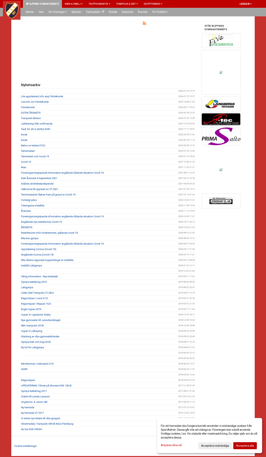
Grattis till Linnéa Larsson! (35, 396)
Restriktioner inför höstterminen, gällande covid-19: (49, 232)
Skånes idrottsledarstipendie (37, 183)
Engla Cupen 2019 (31, 309)
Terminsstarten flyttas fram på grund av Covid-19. (48, 194)
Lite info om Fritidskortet (35, 101)
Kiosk (24, 134)
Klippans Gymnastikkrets (43, 3)
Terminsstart (28, 150)
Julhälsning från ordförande (36, 123)
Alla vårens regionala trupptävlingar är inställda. (47, 260)
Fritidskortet (28, 107)
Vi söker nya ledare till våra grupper (40, 418)
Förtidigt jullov (29, 200)
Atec (23, 167)
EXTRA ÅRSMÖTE (31, 112)
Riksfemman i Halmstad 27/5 (37, 363)
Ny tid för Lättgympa (32, 347)
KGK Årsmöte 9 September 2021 (39, 178)
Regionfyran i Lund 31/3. (34, 298)
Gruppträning (152, 3)
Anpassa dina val (171, 445)
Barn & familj (73, 3)
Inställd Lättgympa (31, 265)
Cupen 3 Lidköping (31, 331)
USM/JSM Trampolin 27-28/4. (37, 292)
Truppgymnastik (98, 3)
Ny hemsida (27, 407)
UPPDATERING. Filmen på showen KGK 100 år (46, 385)
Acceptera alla (245, 445)
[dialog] (209, 435)
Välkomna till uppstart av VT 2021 (39, 189)
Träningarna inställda (32, 205)
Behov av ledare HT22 (33, 145)
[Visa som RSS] (144, 24)
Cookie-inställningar (25, 446)
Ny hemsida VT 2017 (32, 412)
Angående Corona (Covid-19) (37, 254)
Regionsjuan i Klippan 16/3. (36, 303)
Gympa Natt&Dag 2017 (34, 391)
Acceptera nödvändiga (215, 445)
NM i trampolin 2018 (32, 325)
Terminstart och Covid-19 (35, 156)
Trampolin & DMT (126, 3)
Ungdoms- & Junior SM (34, 401)
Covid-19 (26, 161)
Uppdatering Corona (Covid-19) (38, 249)
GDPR (24, 369)
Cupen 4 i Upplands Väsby (36, 314)
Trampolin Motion (31, 118)
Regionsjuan (28, 380)
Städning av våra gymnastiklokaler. (40, 336)
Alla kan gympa (29, 238)
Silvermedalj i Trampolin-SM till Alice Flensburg (47, 423)
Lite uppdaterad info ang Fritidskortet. (42, 96)
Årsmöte (26, 210)
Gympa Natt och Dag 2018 (35, 341)
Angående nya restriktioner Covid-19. (41, 221)
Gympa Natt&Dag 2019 (34, 281)
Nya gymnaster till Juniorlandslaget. (41, 320)
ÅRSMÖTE (27, 227)
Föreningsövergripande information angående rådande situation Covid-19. (62, 172)
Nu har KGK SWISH (31, 429)
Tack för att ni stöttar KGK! (35, 129)
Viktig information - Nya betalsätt (39, 276)
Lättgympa (27, 287)
